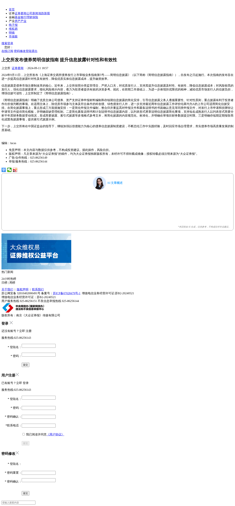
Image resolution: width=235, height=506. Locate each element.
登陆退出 (31, 51)
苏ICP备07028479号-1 (66, 293)
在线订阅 (7, 51)
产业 (23, 21)
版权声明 (22, 289)
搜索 (4, 43)
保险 (35, 17)
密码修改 (20, 51)
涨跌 (41, 13)
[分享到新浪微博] (15, 170)
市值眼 (13, 36)
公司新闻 (32, 13)
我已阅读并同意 (44, 434)
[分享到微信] (9, 170)
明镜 (12, 32)
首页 (12, 9)
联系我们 (38, 289)
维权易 (13, 28)
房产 (18, 21)
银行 (23, 17)
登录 (10, 43)
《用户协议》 (55, 434)
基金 (18, 17)
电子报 (13, 24)
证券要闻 (20, 13)
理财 (29, 17)
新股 (47, 13)
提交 (25, 443)
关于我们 (7, 289)
